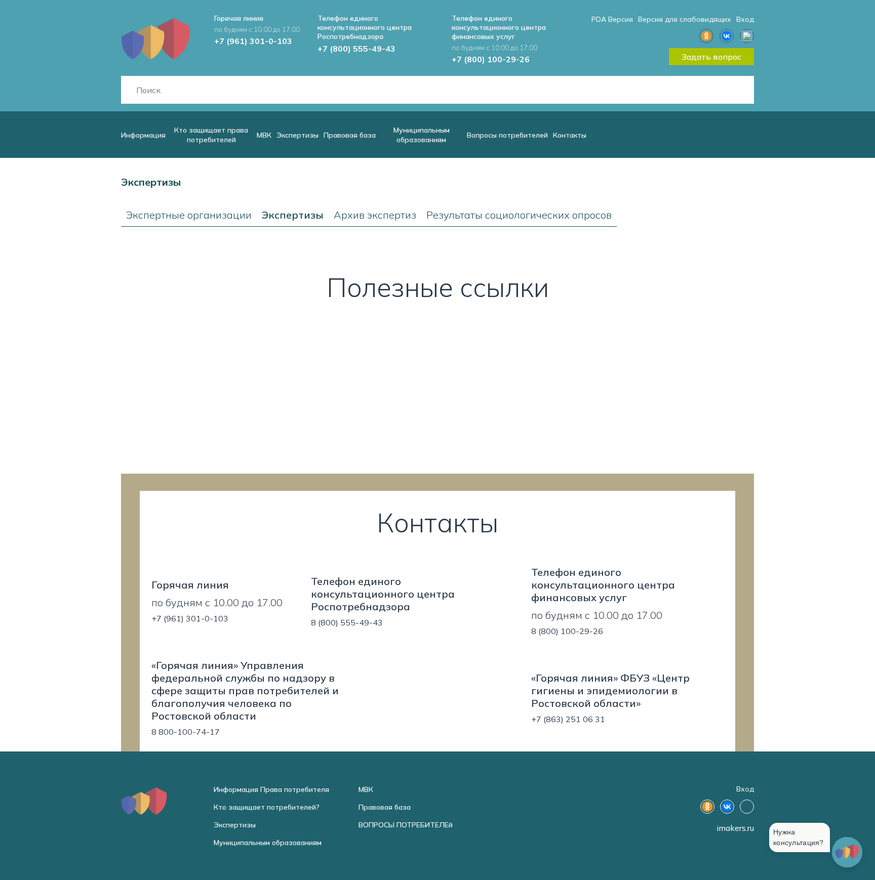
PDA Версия (612, 19)
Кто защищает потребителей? (267, 807)
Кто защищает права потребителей (211, 134)
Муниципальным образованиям (421, 134)
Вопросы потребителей (507, 135)
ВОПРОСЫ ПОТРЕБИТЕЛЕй (406, 824)
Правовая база (350, 135)
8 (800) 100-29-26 (567, 631)
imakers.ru (735, 827)
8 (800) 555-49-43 (347, 622)
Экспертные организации (189, 214)
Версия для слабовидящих (684, 19)
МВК (264, 135)
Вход (745, 19)
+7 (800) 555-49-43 (356, 49)
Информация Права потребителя (271, 789)
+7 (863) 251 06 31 (568, 719)
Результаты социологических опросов (519, 214)
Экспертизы (297, 135)
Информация (143, 135)
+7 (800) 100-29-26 (491, 59)
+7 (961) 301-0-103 (253, 41)
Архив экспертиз (375, 214)
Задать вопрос (711, 57)
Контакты (569, 135)
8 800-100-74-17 (185, 732)
